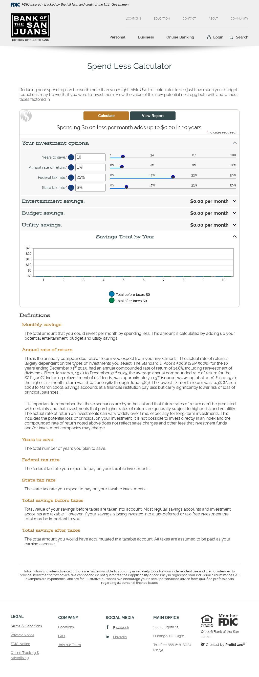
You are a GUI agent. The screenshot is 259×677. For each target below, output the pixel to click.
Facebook (121, 628)
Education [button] (162, 18)
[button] (215, 37)
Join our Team (69, 645)
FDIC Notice (20, 644)
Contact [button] (189, 18)
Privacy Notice (22, 635)
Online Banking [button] (180, 37)
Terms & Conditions (26, 626)
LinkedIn (120, 637)
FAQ (61, 636)
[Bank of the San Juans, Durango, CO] (30, 27)
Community (239, 18)
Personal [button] (117, 37)
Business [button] (146, 37)
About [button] (213, 18)
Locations (133, 18)
